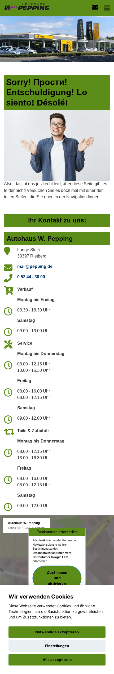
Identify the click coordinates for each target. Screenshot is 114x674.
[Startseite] (26, 6)
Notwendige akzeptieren (57, 632)
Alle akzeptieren (57, 660)
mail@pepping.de (34, 266)
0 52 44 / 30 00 (31, 277)
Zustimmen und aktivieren (57, 578)
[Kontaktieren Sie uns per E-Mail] (95, 7)
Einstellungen (57, 646)
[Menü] (107, 8)
